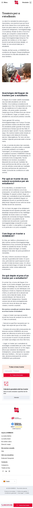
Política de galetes (22, 491)
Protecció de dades (10, 491)
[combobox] (16, 371)
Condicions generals (10, 493)
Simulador (25, 2)
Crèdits (27, 493)
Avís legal (20, 493)
